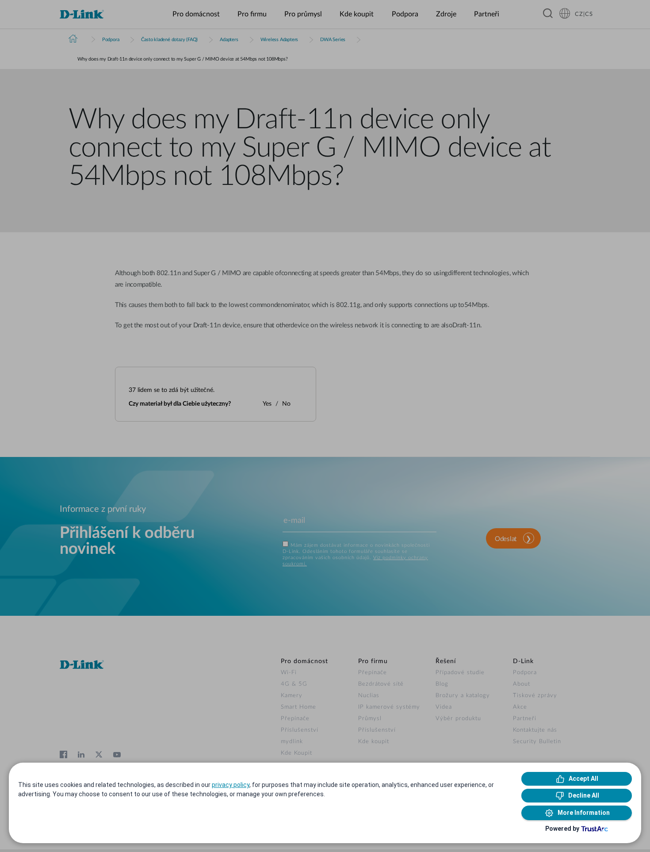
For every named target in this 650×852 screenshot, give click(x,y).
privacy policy (230, 784)
